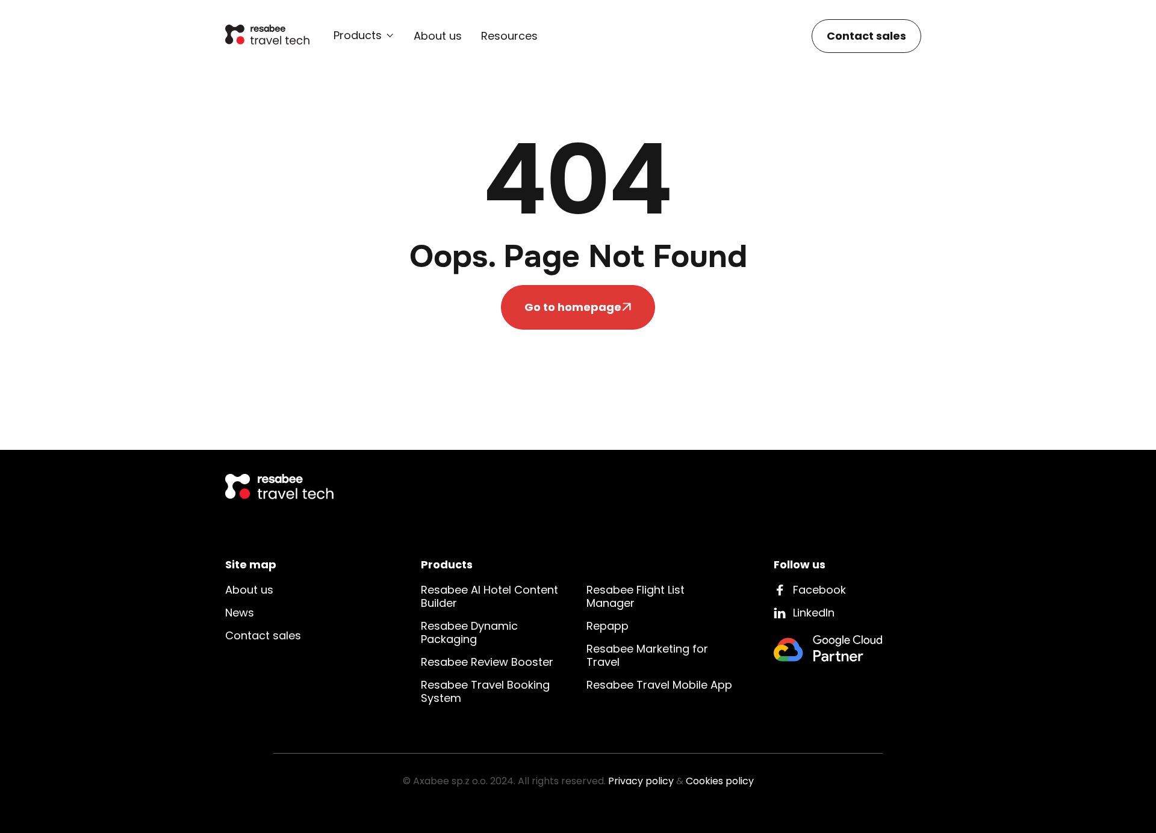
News (239, 612)
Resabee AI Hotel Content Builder (489, 596)
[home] (267, 36)
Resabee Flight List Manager (635, 596)
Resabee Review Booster (487, 661)
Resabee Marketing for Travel (647, 655)
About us (438, 36)
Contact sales (866, 35)
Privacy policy (641, 781)
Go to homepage (578, 307)
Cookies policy (720, 781)
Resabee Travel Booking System (485, 691)
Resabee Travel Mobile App (659, 684)
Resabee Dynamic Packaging (469, 632)
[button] (364, 35)
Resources (509, 36)
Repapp (607, 625)
